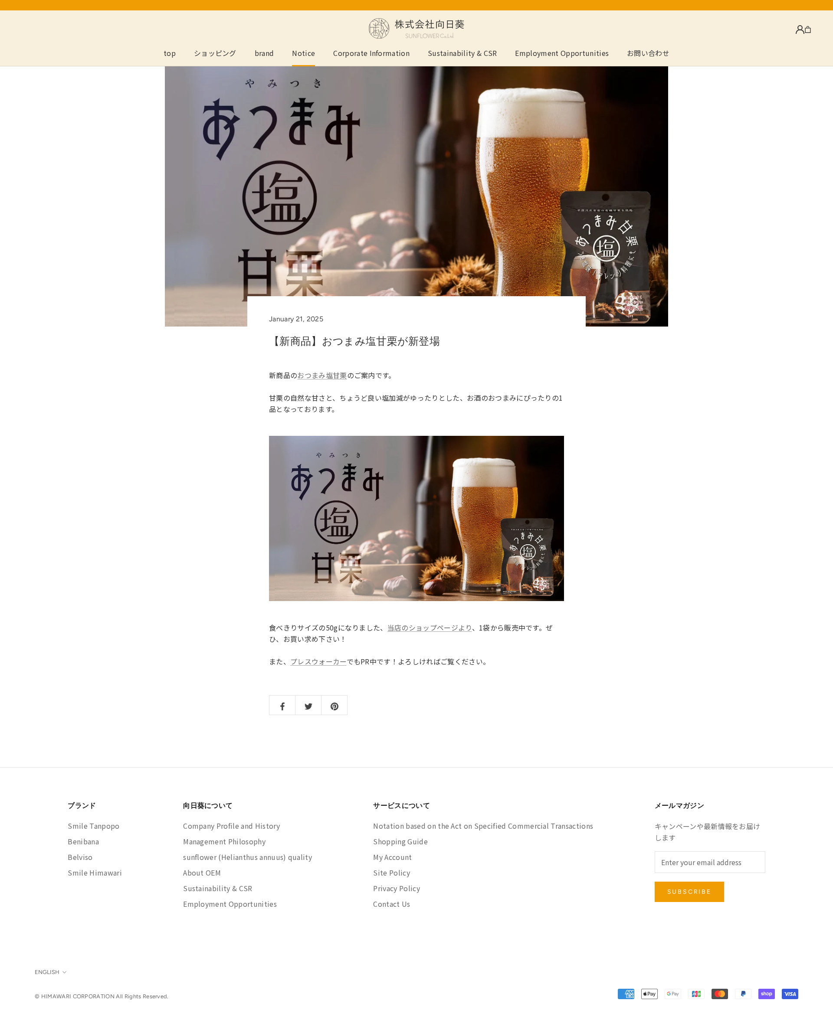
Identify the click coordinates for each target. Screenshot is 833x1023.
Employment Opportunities (562, 53)
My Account (392, 857)
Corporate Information (371, 53)
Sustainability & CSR (462, 53)
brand (264, 53)
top (170, 53)
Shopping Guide (400, 841)
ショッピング (215, 53)
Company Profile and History (231, 825)
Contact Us (391, 904)
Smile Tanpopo (93, 825)
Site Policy (391, 872)
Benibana (83, 841)
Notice (303, 53)
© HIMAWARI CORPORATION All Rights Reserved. (102, 996)
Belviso (80, 857)
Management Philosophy (224, 841)
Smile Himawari (94, 872)
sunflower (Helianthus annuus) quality (247, 857)
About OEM (202, 872)
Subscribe (689, 892)
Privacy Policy (396, 888)
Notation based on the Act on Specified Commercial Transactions (483, 825)
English (47, 972)
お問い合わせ (648, 53)
